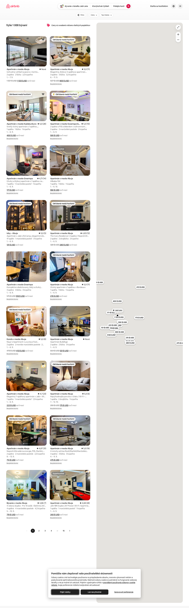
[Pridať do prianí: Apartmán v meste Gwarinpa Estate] (87, 94)
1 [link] (32, 531)
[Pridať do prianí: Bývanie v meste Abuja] (43, 473)
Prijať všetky (65, 592)
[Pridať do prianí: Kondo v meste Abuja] (43, 309)
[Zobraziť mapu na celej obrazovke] (178, 27)
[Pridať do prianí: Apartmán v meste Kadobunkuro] (43, 94)
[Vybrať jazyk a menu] (173, 6)
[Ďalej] (69, 531)
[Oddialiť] (178, 39)
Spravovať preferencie (123, 592)
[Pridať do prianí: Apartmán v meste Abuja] (43, 39)
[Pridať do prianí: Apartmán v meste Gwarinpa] (43, 149)
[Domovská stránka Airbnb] (12, 6)
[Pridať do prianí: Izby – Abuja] (43, 203)
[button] (22, 81)
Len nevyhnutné (94, 592)
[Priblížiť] (178, 34)
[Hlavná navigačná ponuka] (180, 6)
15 (64, 531)
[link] (27, 531)
